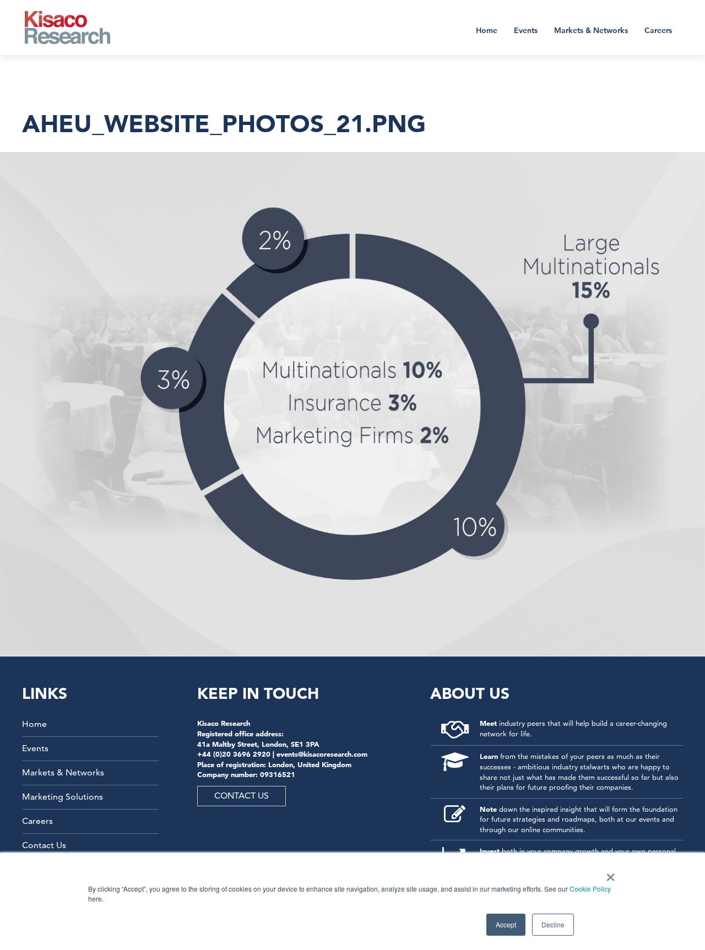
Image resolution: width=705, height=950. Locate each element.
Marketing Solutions (62, 796)
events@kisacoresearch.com (321, 754)
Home (486, 30)
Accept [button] (506, 924)
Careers (658, 30)
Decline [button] (553, 924)
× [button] (608, 873)
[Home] (75, 27)
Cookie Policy (590, 888)
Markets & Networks (591, 30)
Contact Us (44, 845)
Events (526, 30)
